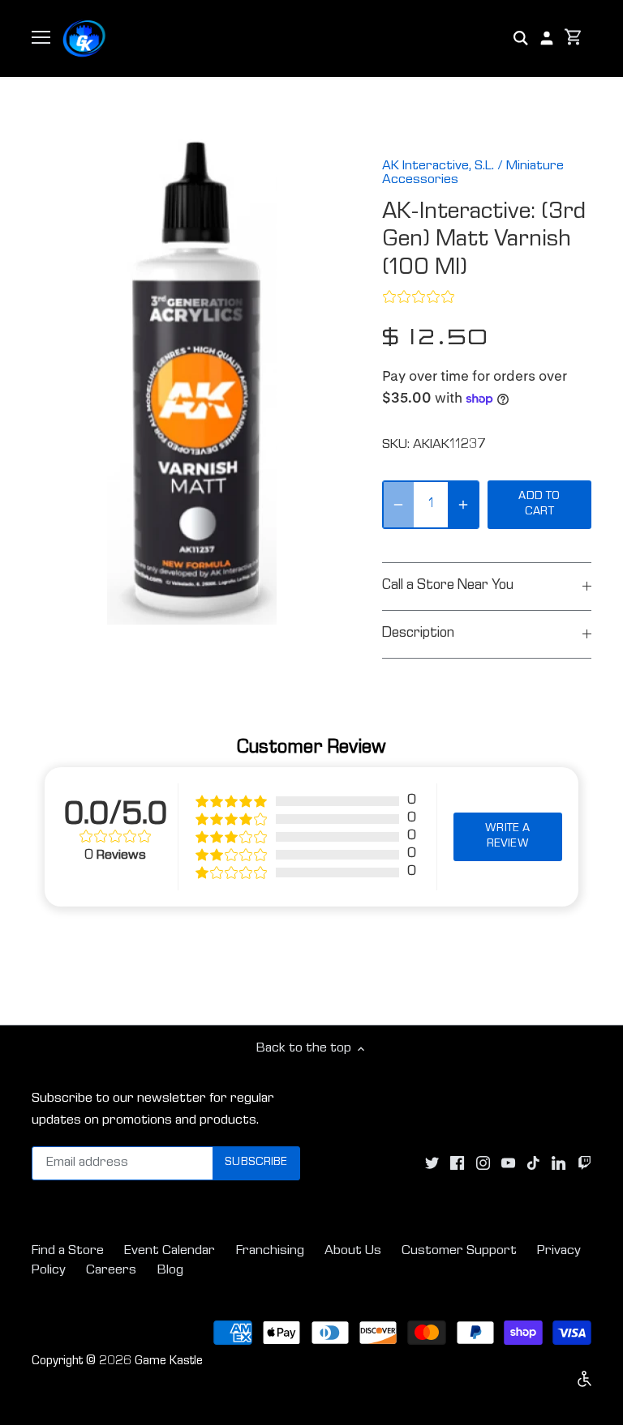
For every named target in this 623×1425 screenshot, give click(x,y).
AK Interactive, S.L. (438, 166)
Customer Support (459, 1251)
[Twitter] (432, 1163)
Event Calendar (169, 1251)
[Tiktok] (533, 1163)
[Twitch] (584, 1163)
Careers (111, 1271)
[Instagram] (483, 1163)
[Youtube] (508, 1163)
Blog (170, 1271)
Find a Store (68, 1251)
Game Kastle (169, 1361)
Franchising (270, 1251)
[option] (191, 382)
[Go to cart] (573, 38)
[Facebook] (457, 1163)
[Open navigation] (41, 37)
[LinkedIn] (558, 1163)
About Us (352, 1251)
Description (418, 634)
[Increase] (463, 504)
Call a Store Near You (447, 586)
